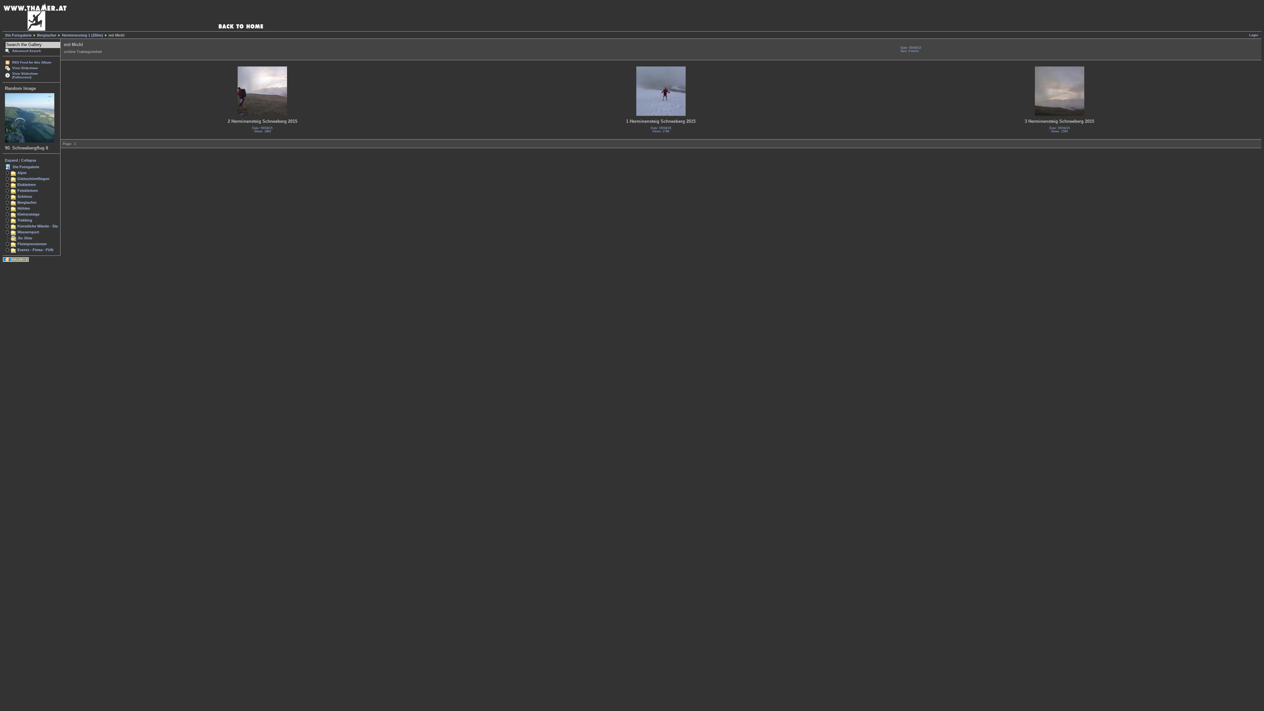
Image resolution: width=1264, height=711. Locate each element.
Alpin (22, 173)
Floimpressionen (32, 244)
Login (1253, 35)
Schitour (24, 196)
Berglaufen (46, 35)
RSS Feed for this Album (31, 62)
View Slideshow (25, 68)
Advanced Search (26, 51)
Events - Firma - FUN (35, 250)
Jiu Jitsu (24, 238)
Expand (11, 160)
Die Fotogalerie (18, 35)
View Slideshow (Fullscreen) (25, 75)
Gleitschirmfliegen (33, 179)
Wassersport (28, 232)
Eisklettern (26, 185)
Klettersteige (28, 214)
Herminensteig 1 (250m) (82, 35)
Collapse (28, 160)
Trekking (24, 220)
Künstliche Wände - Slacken (41, 226)
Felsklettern (27, 191)
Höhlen (23, 208)
